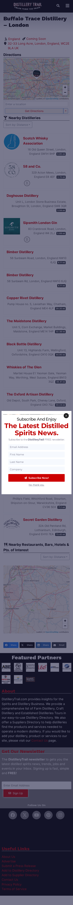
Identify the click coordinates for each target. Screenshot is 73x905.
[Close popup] (66, 415)
